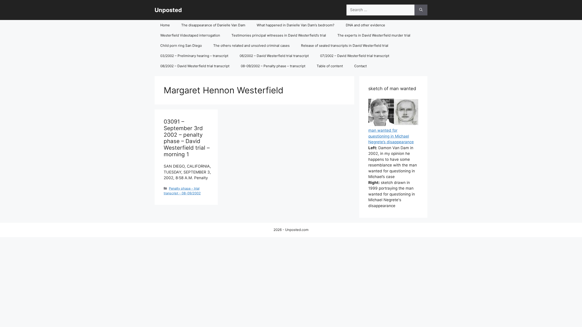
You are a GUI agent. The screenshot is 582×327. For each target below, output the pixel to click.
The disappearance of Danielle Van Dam (213, 25)
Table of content (330, 66)
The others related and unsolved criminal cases (251, 45)
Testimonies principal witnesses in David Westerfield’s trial (278, 35)
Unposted (168, 10)
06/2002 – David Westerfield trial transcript (274, 56)
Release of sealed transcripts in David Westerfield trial (344, 45)
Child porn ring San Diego (181, 45)
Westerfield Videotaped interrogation (190, 35)
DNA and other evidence (365, 25)
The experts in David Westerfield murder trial (373, 35)
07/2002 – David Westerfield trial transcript (354, 56)
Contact (360, 66)
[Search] (420, 10)
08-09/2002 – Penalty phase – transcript (273, 66)
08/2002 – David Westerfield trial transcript (194, 66)
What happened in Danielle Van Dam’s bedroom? (295, 25)
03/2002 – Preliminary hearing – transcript (194, 56)
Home (165, 25)
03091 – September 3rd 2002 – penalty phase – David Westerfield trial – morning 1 (187, 138)
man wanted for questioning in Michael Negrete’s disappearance (391, 136)
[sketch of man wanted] (393, 124)
